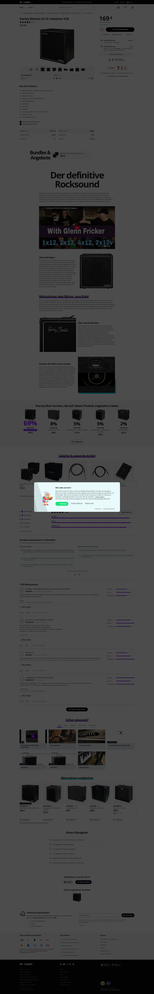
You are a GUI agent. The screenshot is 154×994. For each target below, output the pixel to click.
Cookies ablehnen (77, 503)
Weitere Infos (89, 503)
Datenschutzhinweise (109, 508)
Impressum (98, 508)
